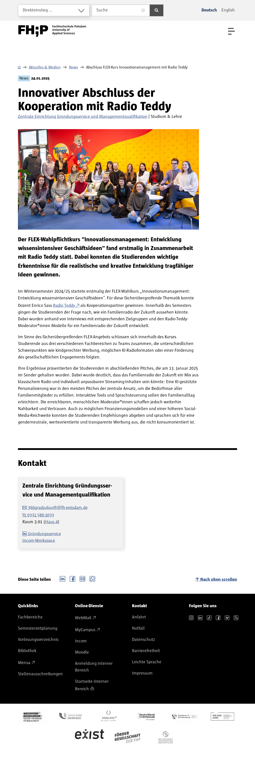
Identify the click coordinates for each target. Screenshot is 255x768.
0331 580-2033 (40, 515)
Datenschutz (143, 639)
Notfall (138, 628)
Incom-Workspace (38, 540)
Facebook (72, 578)
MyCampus (85, 630)
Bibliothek (27, 651)
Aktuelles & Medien (45, 67)
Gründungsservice (44, 534)
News (73, 67)
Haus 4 (51, 522)
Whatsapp (92, 578)
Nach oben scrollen (218, 579)
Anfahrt (139, 617)
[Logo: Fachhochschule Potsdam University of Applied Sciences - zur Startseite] (52, 31)
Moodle (82, 652)
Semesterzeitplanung (37, 628)
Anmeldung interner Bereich (94, 667)
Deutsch (209, 10)
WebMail (83, 618)
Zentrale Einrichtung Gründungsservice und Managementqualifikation (82, 116)
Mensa (24, 663)
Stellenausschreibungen (40, 674)
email (82, 578)
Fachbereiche (30, 617)
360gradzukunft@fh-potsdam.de (58, 508)
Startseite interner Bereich (92, 685)
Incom (81, 641)
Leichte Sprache (146, 662)
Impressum (142, 673)
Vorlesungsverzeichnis (38, 639)
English (228, 10)
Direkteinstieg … (37, 10)
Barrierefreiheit (146, 651)
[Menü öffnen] (231, 31)
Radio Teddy (64, 305)
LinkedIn (62, 578)
